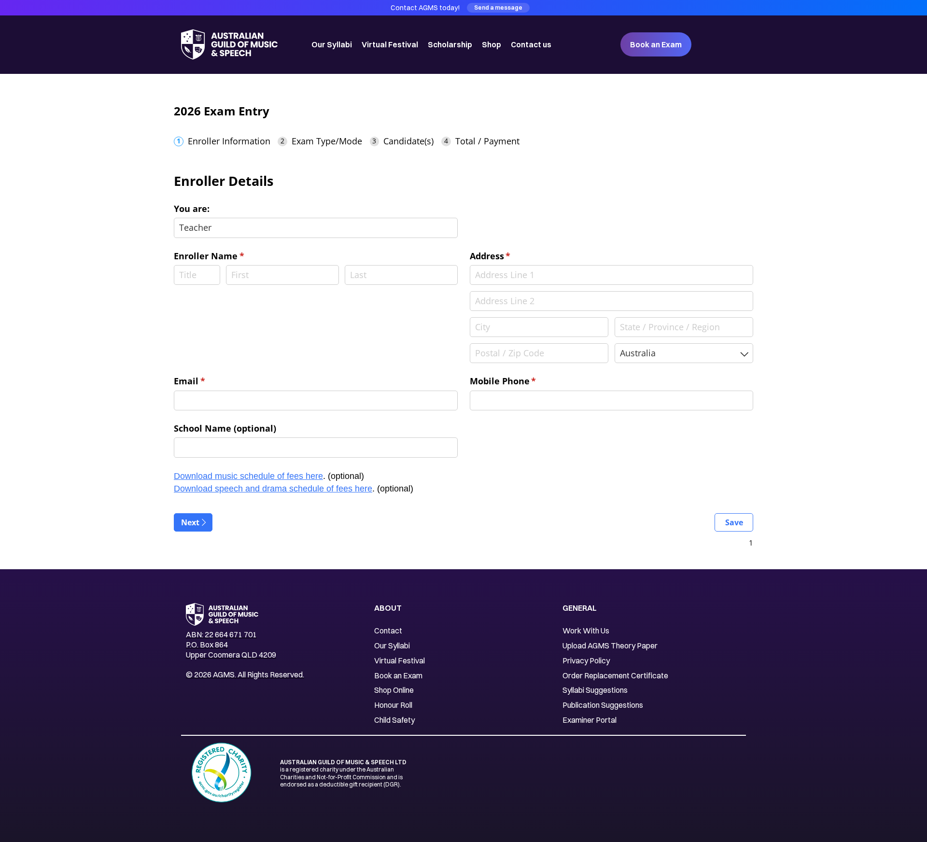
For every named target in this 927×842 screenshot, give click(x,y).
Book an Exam (656, 44)
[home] (231, 44)
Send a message (498, 7)
